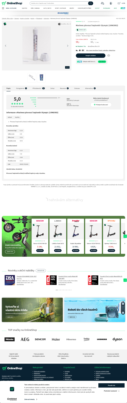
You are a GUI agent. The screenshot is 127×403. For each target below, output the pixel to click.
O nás (66, 373)
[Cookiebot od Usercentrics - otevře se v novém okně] (12, 399)
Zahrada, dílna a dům (7, 18)
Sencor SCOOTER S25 (40, 244)
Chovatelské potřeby (84, 8)
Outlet (97, 8)
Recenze (63, 88)
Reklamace (37, 373)
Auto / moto (47, 8)
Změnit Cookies (100, 377)
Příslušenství (39, 18)
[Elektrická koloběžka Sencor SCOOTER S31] (93, 231)
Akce (115, 8)
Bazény (32, 18)
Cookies (98, 375)
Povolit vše (111, 385)
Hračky (72, 8)
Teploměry (46, 18)
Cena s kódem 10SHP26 (82, 39)
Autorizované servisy (40, 375)
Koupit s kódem (91, 56)
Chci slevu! (102, 62)
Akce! (97, 379)
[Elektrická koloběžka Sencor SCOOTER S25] (39, 231)
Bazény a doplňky (24, 18)
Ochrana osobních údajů (102, 371)
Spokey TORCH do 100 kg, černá (111, 244)
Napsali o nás (68, 379)
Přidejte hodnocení (102, 105)
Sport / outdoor (60, 8)
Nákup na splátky (38, 379)
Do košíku (40, 250)
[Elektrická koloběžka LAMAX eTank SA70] (57, 231)
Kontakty (67, 371)
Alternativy (89, 88)
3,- (95, 62)
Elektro (24, 8)
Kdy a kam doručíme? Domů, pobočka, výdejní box (100, 50)
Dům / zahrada (35, 8)
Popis (9, 88)
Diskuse (77, 88)
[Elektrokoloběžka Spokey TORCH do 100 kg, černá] (111, 231)
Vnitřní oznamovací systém (103, 373)
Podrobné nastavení (110, 391)
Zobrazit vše (40, 271)
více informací (20, 284)
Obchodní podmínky (39, 371)
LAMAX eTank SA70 (58, 244)
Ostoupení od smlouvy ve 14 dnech (44, 377)
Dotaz (52, 88)
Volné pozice (68, 375)
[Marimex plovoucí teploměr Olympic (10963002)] (31, 77)
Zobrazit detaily (29, 399)
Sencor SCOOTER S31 (93, 244)
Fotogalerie (20, 88)
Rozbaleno (106, 8)
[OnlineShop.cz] (12, 3)
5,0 (80, 21)
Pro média (67, 377)
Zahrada (16, 18)
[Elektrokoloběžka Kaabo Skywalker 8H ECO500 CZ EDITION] (75, 231)
